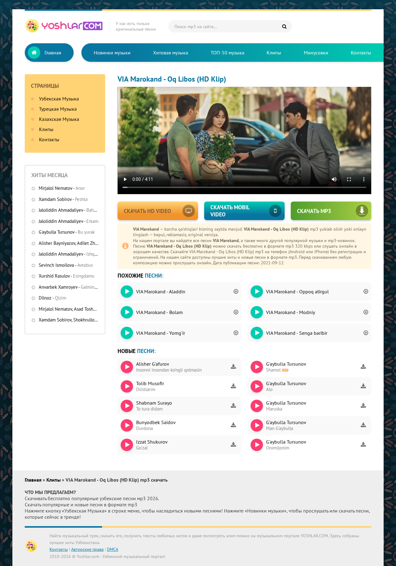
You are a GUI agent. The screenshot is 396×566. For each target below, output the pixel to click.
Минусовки (316, 52)
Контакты (361, 52)
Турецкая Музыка (58, 109)
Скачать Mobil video (230, 211)
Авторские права (87, 549)
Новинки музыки (112, 52)
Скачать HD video (147, 211)
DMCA (112, 549)
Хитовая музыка (170, 52)
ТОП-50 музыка (227, 52)
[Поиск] (284, 26)
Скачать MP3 (314, 211)
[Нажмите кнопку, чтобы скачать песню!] (233, 367)
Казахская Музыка (59, 119)
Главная (53, 52)
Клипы (274, 52)
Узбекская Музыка (59, 99)
